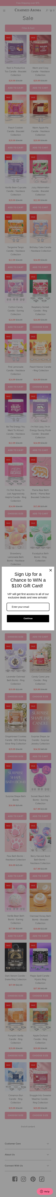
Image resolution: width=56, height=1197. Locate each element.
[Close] (50, 570)
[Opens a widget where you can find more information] (45, 1192)
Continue (28, 618)
